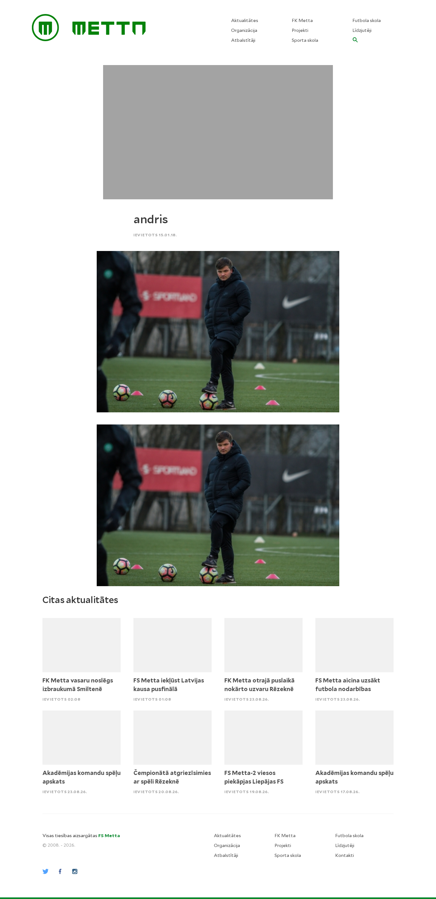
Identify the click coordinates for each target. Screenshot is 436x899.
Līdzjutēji (362, 30)
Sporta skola (305, 40)
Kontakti (344, 855)
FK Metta (302, 20)
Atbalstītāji (243, 40)
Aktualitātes (244, 20)
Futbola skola (366, 20)
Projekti (300, 30)
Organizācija (244, 30)
